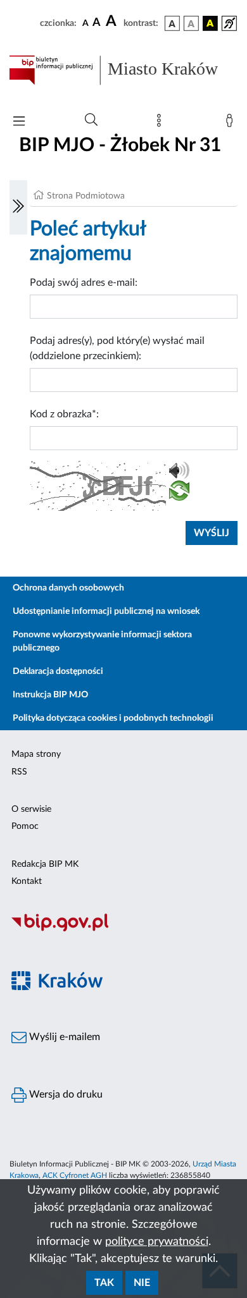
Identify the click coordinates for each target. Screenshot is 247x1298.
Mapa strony (36, 754)
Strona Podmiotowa (86, 196)
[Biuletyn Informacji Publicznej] (124, 929)
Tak (104, 1283)
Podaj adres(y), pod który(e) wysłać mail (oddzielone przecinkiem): (117, 348)
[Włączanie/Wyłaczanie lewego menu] (18, 207)
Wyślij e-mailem (63, 1037)
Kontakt (26, 881)
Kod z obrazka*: (64, 414)
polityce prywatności (156, 1241)
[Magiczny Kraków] (124, 988)
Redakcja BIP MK (45, 864)
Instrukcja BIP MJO (50, 694)
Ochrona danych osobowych (68, 588)
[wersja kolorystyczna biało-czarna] (191, 23)
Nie (142, 1283)
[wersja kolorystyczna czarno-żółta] (210, 23)
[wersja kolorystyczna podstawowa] (172, 23)
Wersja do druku (65, 1094)
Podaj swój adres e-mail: (83, 283)
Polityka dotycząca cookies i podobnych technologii (113, 718)
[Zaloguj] (232, 123)
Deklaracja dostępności (58, 671)
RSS (19, 772)
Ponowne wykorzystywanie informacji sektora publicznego (102, 641)
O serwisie (31, 809)
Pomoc (25, 826)
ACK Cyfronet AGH (74, 1175)
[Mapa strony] (161, 123)
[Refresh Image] (179, 493)
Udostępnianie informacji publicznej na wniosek (106, 611)
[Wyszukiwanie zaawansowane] (91, 120)
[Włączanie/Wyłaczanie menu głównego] (19, 122)
